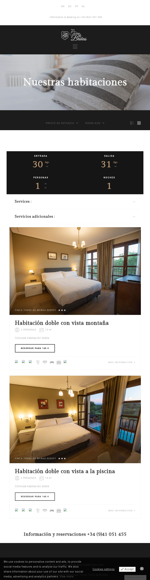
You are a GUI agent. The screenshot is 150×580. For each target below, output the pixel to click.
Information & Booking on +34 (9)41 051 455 (76, 17)
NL (83, 6)
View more (67, 576)
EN (63, 6)
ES (69, 6)
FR (76, 6)
